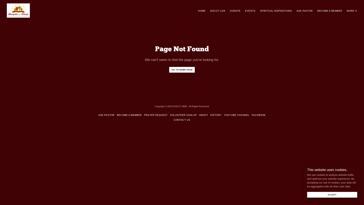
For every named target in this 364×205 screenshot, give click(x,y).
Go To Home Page (182, 70)
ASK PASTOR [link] (305, 11)
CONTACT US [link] (182, 120)
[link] (18, 10)
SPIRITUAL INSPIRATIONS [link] (276, 11)
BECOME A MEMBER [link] (329, 11)
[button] (352, 11)
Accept (332, 195)
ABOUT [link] (203, 115)
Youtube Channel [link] (236, 115)
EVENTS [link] (250, 11)
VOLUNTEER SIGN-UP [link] (183, 115)
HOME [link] (202, 11)
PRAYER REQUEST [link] (156, 115)
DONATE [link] (235, 11)
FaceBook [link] (259, 115)
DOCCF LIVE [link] (218, 11)
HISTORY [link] (216, 115)
